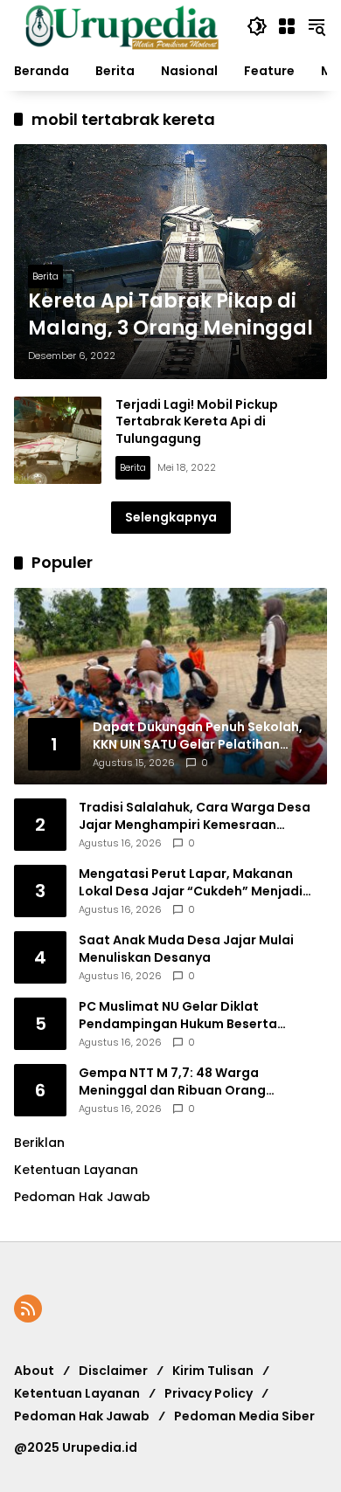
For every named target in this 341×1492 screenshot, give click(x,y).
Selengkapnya (171, 517)
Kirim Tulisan (213, 1370)
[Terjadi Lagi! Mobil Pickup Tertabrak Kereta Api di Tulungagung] (57, 440)
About (34, 1370)
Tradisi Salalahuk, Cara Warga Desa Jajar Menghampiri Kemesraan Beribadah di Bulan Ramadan (194, 816)
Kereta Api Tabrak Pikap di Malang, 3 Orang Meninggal (170, 315)
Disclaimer (113, 1370)
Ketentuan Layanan (76, 1169)
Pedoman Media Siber (244, 1416)
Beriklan (39, 1142)
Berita (45, 276)
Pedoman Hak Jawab (82, 1416)
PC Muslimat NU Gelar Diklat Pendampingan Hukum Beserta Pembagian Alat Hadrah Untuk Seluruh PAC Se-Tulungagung (201, 1015)
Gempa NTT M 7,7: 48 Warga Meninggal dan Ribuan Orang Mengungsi (172, 1082)
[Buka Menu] (286, 26)
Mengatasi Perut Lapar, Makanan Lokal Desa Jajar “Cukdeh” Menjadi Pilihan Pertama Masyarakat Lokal (191, 883)
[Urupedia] (121, 25)
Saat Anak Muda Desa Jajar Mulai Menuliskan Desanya (186, 949)
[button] (257, 26)
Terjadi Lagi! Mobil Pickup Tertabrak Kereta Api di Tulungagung (196, 421)
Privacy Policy (208, 1393)
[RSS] (28, 1309)
